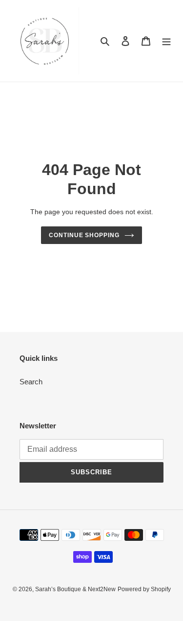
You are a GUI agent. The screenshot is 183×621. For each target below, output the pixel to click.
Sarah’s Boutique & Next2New (75, 589)
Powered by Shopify (144, 589)
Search (31, 381)
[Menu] (166, 40)
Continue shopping (84, 235)
